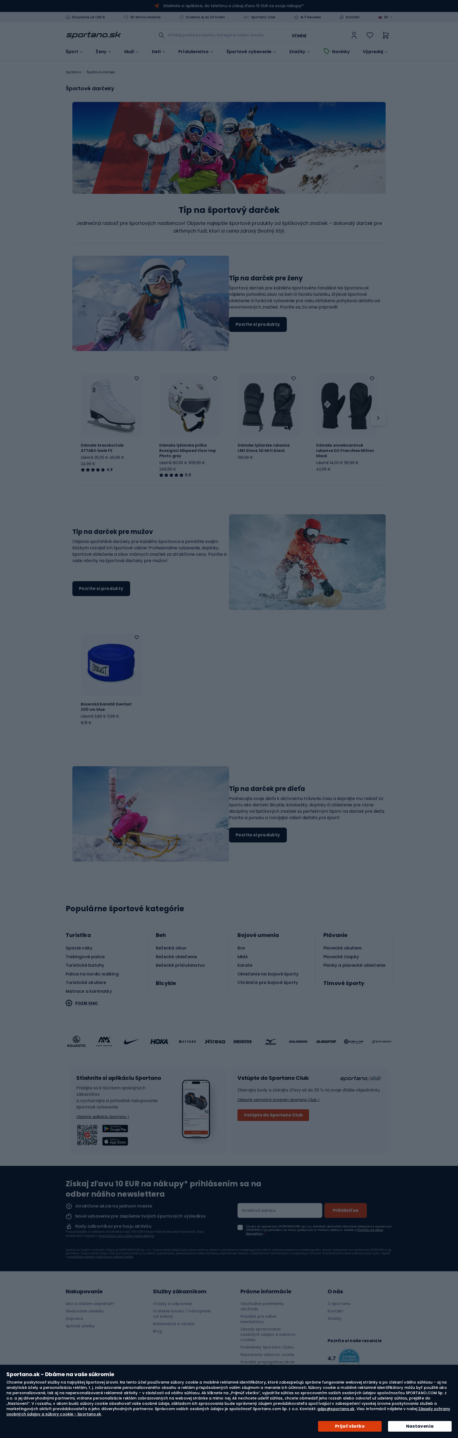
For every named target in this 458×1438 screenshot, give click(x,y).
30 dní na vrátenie (145, 17)
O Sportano (339, 1303)
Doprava (74, 1318)
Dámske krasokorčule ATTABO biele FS (102, 448)
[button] (136, 378)
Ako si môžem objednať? (90, 1303)
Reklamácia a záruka (173, 1323)
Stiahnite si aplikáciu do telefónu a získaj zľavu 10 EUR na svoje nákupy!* (233, 5)
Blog (157, 1331)
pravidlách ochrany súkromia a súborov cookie (100, 1257)
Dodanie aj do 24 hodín (205, 17)
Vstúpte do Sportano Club (273, 1115)
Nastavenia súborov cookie (267, 1354)
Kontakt (352, 17)
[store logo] (93, 35)
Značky (297, 52)
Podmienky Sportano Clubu (267, 1347)
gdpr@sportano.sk (336, 1408)
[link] (354, 35)
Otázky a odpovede (172, 1303)
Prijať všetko (350, 1426)
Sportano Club (263, 17)
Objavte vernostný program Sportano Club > (278, 1099)
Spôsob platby (80, 1326)
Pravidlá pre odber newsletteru (258, 1319)
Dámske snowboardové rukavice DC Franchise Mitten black (345, 451)
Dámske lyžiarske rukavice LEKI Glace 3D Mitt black (264, 448)
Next (378, 417)
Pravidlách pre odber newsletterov (126, 1236)
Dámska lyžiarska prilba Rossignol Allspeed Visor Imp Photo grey (187, 451)
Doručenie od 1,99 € (88, 17)
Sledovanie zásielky (85, 1311)
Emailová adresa (259, 1210)
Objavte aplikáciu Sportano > (103, 1116)
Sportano (73, 72)
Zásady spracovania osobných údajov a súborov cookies (268, 1334)
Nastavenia (420, 1426)
